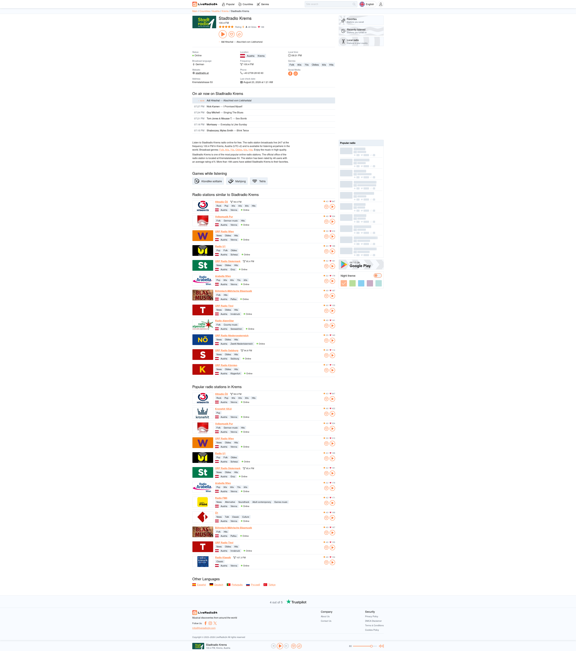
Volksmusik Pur (224, 216)
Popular (230, 4)
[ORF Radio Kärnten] (202, 369)
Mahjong (240, 181)
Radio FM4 (221, 498)
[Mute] (381, 646)
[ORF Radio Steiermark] (202, 265)
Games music (280, 501)
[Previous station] (273, 645)
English (370, 4)
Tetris (262, 181)
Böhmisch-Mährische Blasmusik (233, 291)
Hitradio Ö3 (221, 201)
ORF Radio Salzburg (226, 350)
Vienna (234, 209)
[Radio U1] (202, 250)
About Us (325, 616)
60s (324, 64)
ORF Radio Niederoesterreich (232, 335)
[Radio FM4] (202, 502)
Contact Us (326, 620)
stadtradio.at (202, 72)
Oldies (315, 64)
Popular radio (348, 143)
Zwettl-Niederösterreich (242, 343)
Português (237, 584)
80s (299, 64)
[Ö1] (202, 517)
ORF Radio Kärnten (226, 365)
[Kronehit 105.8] (202, 412)
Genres (265, 4)
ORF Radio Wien (224, 231)
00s (240, 205)
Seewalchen (236, 328)
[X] (215, 623)
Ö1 (216, 513)
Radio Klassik (223, 557)
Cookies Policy (372, 629)
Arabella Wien (223, 276)
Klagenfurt (235, 373)
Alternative (230, 501)
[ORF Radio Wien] (202, 235)
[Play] (223, 34)
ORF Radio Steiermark (227, 261)
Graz (233, 269)
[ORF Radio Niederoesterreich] (202, 339)
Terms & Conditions (374, 625)
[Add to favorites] (232, 34)
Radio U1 (220, 246)
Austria (250, 56)
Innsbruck (235, 313)
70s (307, 64)
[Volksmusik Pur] (202, 220)
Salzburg (235, 358)
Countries (248, 4)
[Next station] (286, 645)
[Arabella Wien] (202, 280)
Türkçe (272, 584)
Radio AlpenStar (224, 320)
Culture (245, 516)
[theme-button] (344, 283)
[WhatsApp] (296, 73)
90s (233, 205)
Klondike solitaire (211, 181)
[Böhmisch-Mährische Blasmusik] (202, 295)
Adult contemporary (261, 501)
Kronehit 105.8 (223, 408)
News (219, 235)
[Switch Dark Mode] (378, 275)
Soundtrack (243, 501)
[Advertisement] (361, 93)
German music (231, 220)
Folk (292, 64)
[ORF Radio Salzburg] (202, 354)
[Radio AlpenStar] (202, 324)
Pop (226, 205)
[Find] (354, 4)
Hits (331, 64)
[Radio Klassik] (202, 561)
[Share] (239, 34)
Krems (261, 56)
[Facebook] (290, 73)
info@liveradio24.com (204, 628)
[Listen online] (332, 206)
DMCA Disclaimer (373, 620)
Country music (230, 324)
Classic (235, 516)
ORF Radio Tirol (224, 305)
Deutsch (218, 584)
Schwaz (234, 254)
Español (201, 584)
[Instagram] (210, 623)
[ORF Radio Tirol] (202, 309)
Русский (255, 584)
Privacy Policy (371, 616)
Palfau (234, 299)
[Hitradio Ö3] (202, 205)
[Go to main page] (205, 4)
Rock (218, 205)
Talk (227, 516)
